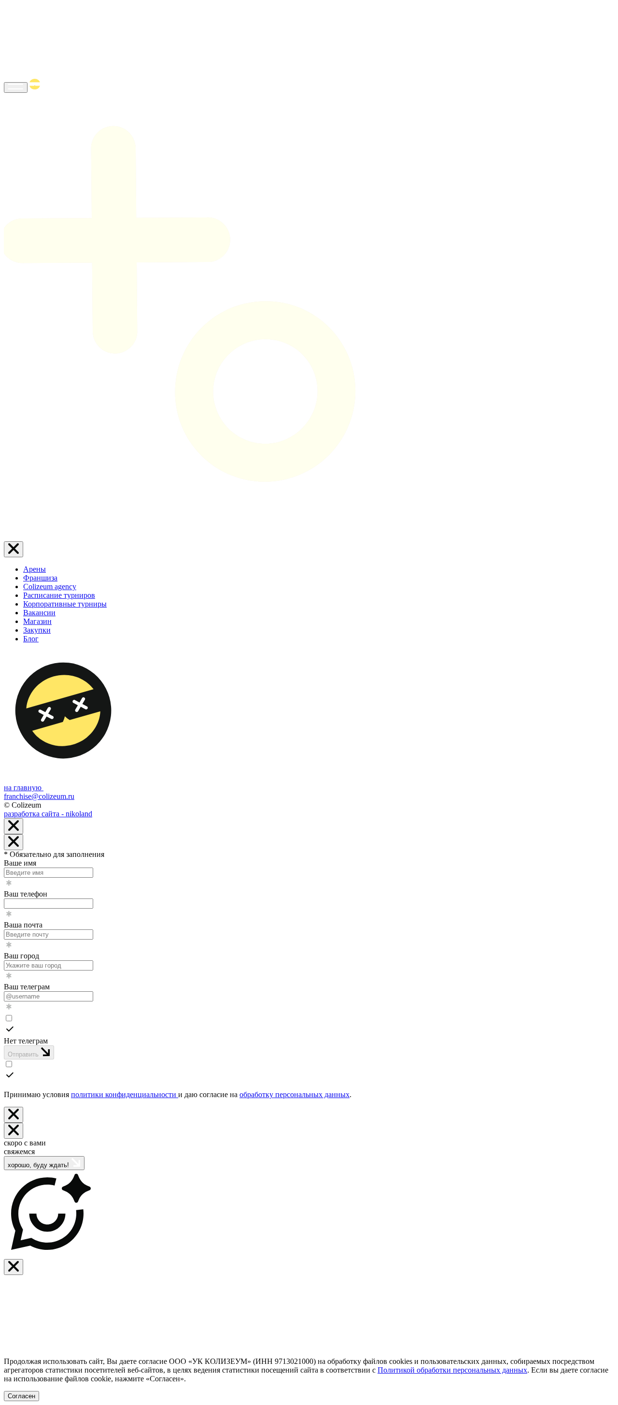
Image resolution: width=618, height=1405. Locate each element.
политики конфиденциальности (124, 1094)
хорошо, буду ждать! (39, 1165)
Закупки (37, 630)
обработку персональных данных (294, 1094)
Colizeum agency (49, 586)
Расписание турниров (59, 595)
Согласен (21, 1396)
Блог (31, 639)
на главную (23, 787)
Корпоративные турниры (65, 604)
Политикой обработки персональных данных (452, 1370)
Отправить (24, 1054)
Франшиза (40, 578)
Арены (34, 569)
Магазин (37, 621)
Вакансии (39, 612)
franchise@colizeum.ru (39, 796)
